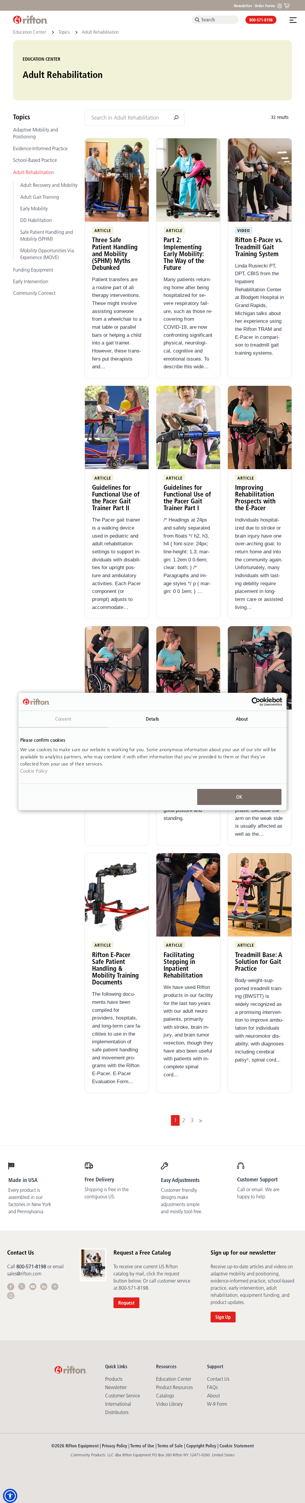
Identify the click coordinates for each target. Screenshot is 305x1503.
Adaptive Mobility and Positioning (35, 133)
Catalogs (165, 1396)
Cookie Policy (34, 771)
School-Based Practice (35, 160)
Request (126, 1303)
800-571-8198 (261, 20)
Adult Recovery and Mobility (48, 185)
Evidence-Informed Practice (40, 148)
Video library (169, 1404)
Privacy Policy (114, 1446)
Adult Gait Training (39, 197)
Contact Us (218, 1379)
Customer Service (122, 1396)
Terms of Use (142, 1446)
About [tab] (242, 719)
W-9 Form (217, 1404)
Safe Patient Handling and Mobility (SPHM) (46, 235)
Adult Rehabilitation (33, 172)
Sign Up (223, 1317)
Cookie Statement (237, 1446)
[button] (10, 1496)
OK (239, 796)
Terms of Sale (170, 1446)
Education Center (30, 32)
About (213, 1396)
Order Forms (265, 5)
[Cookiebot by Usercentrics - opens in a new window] (256, 701)
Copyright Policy (201, 1446)
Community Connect (34, 293)
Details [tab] (152, 719)
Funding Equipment (33, 270)
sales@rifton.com (24, 1274)
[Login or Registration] (281, 5)
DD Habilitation (36, 220)
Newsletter (243, 5)
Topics (64, 32)
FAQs (212, 1387)
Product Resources (174, 1387)
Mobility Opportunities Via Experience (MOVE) (47, 254)
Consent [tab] (63, 719)
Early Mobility (34, 209)
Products (113, 1379)
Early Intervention (30, 281)
